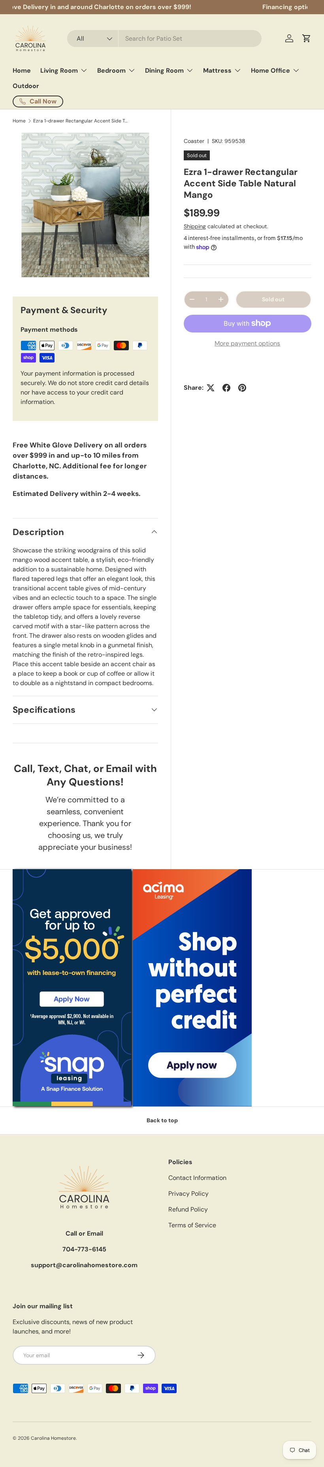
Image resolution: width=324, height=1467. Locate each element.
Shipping (195, 226)
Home (22, 70)
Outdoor (26, 86)
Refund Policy (188, 1209)
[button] (306, 38)
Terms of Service (192, 1225)
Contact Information (197, 1178)
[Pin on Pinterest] (242, 388)
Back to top (162, 1120)
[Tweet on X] (211, 388)
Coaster (194, 141)
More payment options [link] (247, 343)
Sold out (273, 299)
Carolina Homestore (53, 1438)
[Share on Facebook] (226, 388)
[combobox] (164, 38)
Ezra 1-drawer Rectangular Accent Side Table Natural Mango (80, 121)
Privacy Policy (188, 1193)
